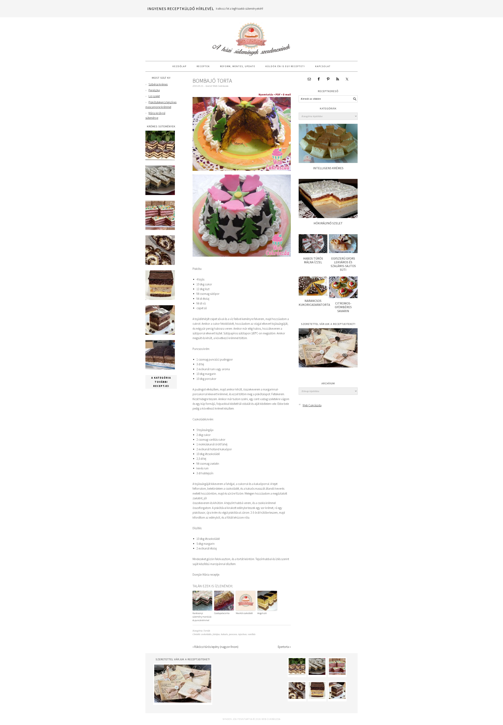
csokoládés (206, 634)
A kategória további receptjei (161, 382)
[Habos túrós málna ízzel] (313, 252)
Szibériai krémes (158, 84)
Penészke (154, 90)
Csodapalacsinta (221, 613)
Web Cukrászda (251, 37)
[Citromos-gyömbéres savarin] (343, 297)
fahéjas (216, 634)
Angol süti (262, 613)
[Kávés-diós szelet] (160, 368)
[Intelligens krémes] (328, 162)
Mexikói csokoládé (244, 613)
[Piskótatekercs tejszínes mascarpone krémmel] (160, 264)
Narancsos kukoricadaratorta (314, 302)
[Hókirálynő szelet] (328, 217)
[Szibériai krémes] (160, 159)
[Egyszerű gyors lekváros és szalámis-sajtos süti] (343, 252)
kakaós (224, 634)
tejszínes (242, 634)
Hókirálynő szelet (328, 223)
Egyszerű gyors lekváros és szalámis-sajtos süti (343, 264)
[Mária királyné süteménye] (160, 299)
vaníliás (251, 634)
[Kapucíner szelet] (160, 334)
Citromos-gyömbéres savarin (343, 307)
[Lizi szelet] (160, 229)
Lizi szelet (154, 96)
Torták (206, 631)
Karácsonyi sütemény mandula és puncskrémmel (202, 617)
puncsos (233, 634)
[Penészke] (160, 194)
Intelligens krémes (328, 168)
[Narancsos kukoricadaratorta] (313, 294)
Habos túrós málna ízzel (313, 260)
